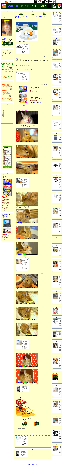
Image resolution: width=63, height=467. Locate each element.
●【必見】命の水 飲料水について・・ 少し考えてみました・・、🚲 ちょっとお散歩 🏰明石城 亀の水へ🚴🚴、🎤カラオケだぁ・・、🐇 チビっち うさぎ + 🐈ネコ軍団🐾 (7, 77)
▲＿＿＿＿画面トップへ (44, 56)
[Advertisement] (55, 240)
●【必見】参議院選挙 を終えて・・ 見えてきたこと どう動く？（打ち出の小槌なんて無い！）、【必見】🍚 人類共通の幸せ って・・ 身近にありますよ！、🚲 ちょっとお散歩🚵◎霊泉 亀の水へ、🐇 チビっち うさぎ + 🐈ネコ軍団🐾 (7, 87)
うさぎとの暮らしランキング (24, 425)
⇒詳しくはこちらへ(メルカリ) (5, 203)
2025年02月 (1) (3, 110)
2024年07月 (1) (3, 114)
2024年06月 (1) (3, 115)
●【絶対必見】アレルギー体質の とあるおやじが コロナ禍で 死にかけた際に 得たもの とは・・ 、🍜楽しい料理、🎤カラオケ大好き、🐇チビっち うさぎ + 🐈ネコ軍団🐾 (7, 66)
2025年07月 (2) (3, 108)
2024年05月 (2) (3, 116)
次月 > (10, 52)
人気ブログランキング (10, 45)
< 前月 (3, 52)
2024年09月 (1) (3, 112)
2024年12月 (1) (3, 111)
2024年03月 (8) (3, 118)
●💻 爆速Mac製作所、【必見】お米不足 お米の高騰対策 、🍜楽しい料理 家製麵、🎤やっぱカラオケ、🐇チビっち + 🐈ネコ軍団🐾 (7, 99)
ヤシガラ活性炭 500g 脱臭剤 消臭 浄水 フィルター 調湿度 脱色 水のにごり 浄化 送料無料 (24, 388)
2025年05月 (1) (3, 109)
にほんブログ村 (3, 45)
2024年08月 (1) (3, 113)
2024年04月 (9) (3, 117)
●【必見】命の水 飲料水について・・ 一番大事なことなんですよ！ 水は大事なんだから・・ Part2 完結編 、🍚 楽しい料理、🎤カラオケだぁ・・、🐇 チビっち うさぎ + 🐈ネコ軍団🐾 (7, 71)
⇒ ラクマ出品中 (23, 105)
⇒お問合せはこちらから (4, 210)
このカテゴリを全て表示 (7, 165)
